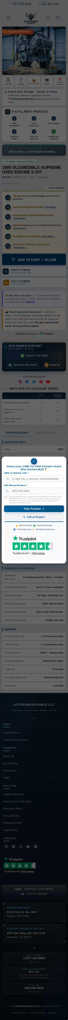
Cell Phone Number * (16, 485)
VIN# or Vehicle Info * (16, 473)
